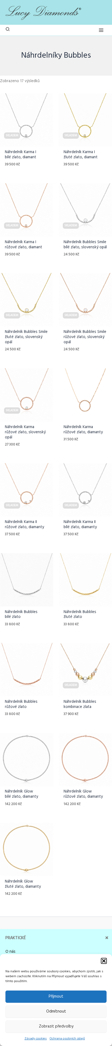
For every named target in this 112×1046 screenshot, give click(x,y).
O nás (10, 952)
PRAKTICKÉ (15, 938)
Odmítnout (56, 1011)
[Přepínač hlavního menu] (101, 30)
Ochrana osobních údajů (67, 1038)
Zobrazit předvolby (56, 1026)
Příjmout (56, 996)
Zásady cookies (35, 1038)
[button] (104, 961)
